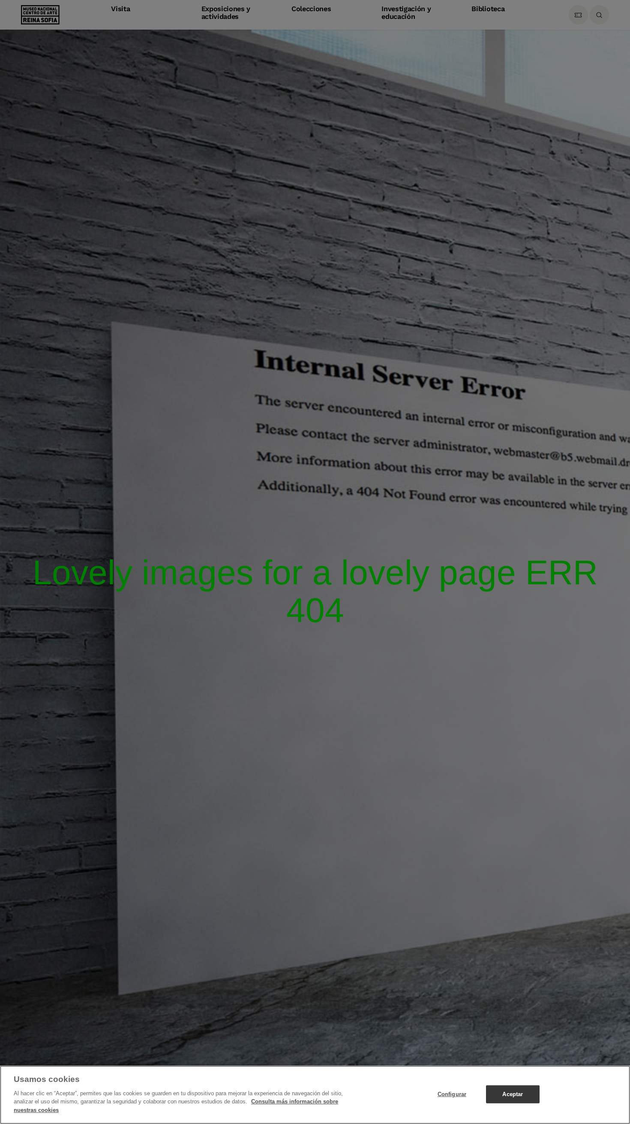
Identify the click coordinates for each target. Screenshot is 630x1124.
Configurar (452, 1094)
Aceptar (512, 1094)
